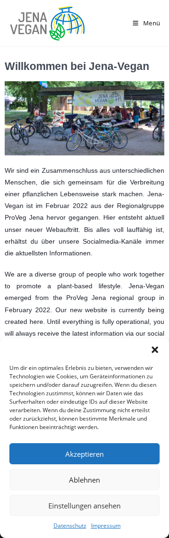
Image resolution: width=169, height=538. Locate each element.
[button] (155, 349)
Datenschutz (70, 526)
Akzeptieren (84, 454)
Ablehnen (84, 479)
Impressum (106, 526)
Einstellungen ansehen (84, 505)
